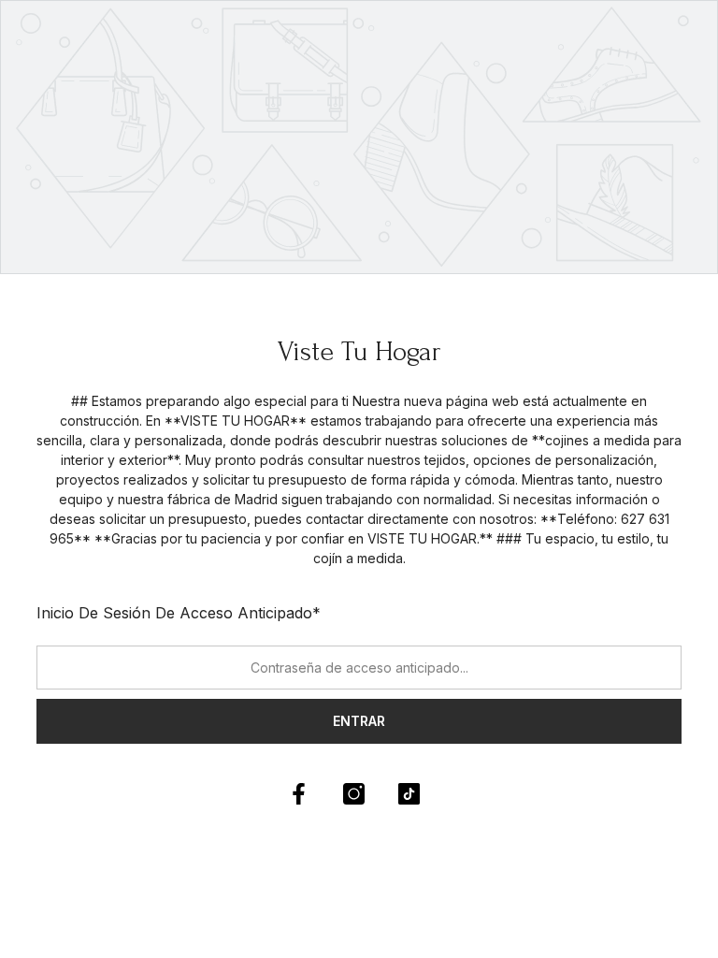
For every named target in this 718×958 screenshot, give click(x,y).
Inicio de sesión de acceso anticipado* (178, 612)
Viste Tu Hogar (359, 351)
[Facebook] (299, 794)
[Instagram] (354, 794)
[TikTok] (409, 794)
